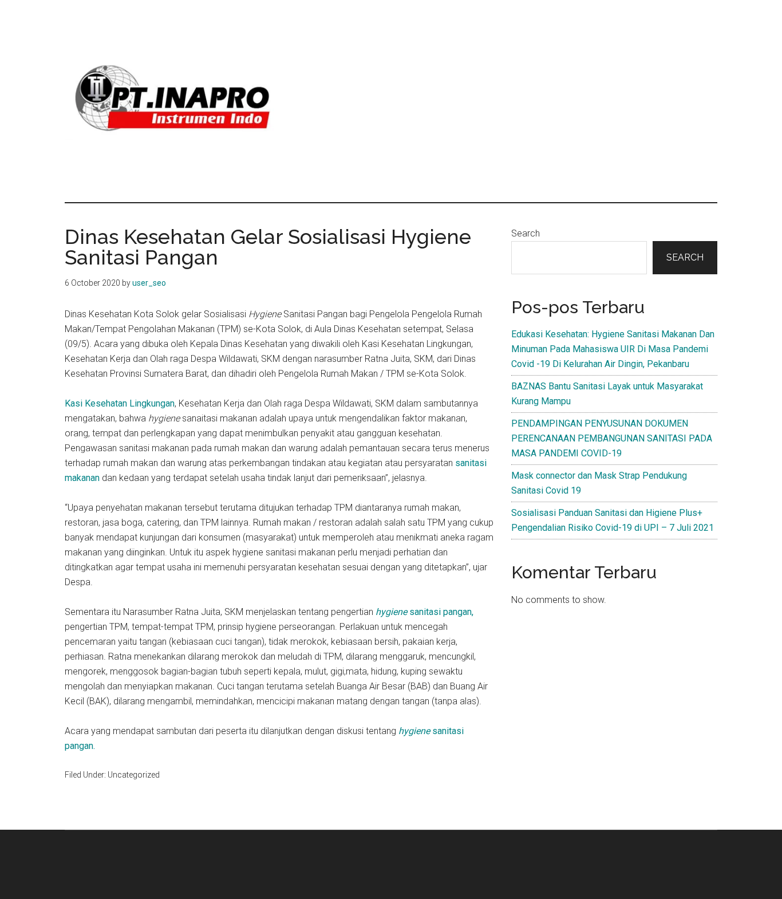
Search (525, 233)
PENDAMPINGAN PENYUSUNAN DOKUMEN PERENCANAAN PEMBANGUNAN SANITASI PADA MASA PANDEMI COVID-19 (611, 438)
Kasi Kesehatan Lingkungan (120, 403)
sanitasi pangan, (424, 611)
